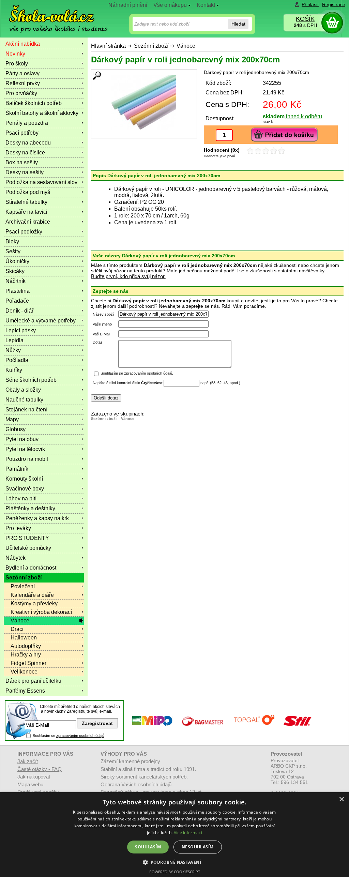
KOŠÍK (305, 18)
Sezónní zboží (151, 46)
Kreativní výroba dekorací (41, 612)
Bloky (12, 241)
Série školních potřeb (31, 380)
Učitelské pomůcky (28, 548)
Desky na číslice (25, 152)
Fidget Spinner (28, 663)
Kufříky (13, 370)
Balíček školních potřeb (33, 103)
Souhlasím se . (137, 373)
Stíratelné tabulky (26, 202)
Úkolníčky (17, 261)
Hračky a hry (26, 654)
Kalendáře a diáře (32, 595)
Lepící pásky (20, 330)
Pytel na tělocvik (25, 449)
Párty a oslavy (22, 73)
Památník (16, 469)
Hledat (238, 24)
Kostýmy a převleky (34, 603)
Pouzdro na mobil (26, 459)
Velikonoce (24, 672)
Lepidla (14, 340)
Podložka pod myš (27, 192)
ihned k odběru (303, 116)
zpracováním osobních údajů (148, 373)
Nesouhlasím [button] (197, 847)
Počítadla (16, 360)
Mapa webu (30, 784)
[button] (174, 862)
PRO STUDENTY (27, 538)
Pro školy (16, 63)
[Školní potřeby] (52, 14)
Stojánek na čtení (26, 409)
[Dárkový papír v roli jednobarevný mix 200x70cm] (144, 102)
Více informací (188, 832)
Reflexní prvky (22, 83)
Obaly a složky (23, 390)
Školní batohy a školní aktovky (41, 113)
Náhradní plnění (127, 5)
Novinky (15, 54)
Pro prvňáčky (21, 93)
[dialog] (174, 834)
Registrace (333, 4)
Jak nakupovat (33, 777)
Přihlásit (310, 4)
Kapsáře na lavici (26, 212)
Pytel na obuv (22, 439)
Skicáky (15, 271)
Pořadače (17, 301)
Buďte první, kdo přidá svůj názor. (128, 276)
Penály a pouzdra (26, 123)
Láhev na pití (20, 498)
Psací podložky (23, 232)
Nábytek (15, 558)
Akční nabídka (22, 44)
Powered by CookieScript (174, 871)
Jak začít (27, 761)
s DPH (305, 25)
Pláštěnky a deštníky (30, 508)
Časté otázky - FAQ (39, 769)
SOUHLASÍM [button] (148, 847)
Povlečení (23, 586)
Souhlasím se (68, 736)
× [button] (341, 799)
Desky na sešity (24, 172)
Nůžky (13, 350)
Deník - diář (19, 311)
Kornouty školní (24, 479)
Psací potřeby (22, 133)
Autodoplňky (26, 646)
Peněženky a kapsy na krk (37, 518)
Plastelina (17, 291)
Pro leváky (18, 528)
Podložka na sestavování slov (41, 182)
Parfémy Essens (25, 691)
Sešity (12, 251)
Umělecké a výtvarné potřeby (40, 320)
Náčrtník (15, 281)
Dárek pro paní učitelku (33, 681)
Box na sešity (21, 162)
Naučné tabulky (24, 400)
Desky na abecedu (28, 143)
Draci (17, 629)
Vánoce (186, 46)
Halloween (24, 637)
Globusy (15, 429)
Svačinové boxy (24, 489)
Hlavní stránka (108, 46)
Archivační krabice (27, 222)
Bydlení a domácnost (30, 568)
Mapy (12, 419)
